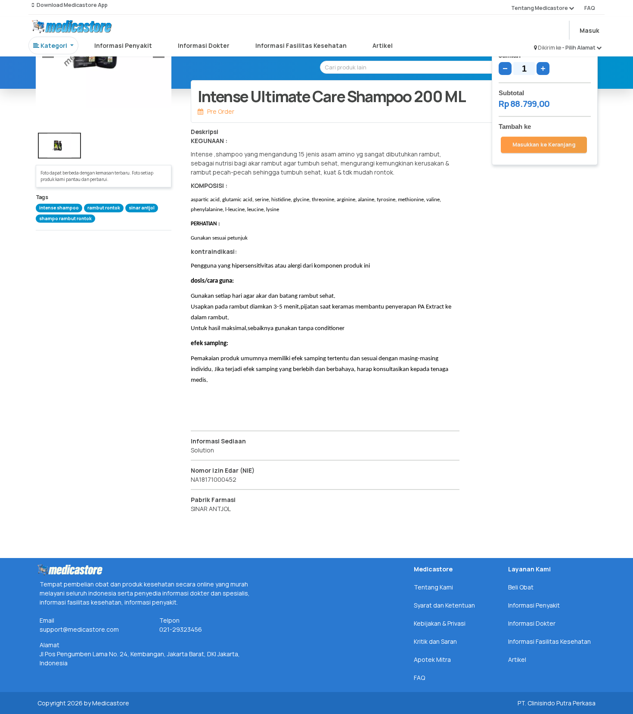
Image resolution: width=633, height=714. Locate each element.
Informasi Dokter (204, 45)
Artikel (382, 45)
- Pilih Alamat (579, 47)
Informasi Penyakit (123, 45)
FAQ (589, 8)
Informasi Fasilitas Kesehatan (301, 45)
